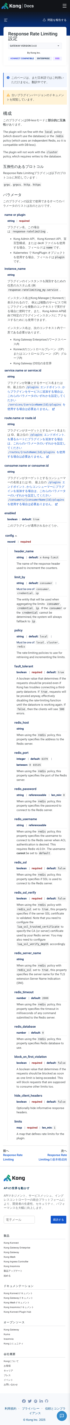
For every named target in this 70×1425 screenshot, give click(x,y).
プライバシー (30, 1408)
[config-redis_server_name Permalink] (12, 953)
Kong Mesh (10, 1257)
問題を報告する (56, 19)
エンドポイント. (43, 387)
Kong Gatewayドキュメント (18, 1298)
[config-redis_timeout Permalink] (12, 992)
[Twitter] (30, 1401)
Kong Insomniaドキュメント (19, 1307)
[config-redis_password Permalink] (12, 789)
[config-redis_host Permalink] (12, 722)
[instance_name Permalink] (3, 269)
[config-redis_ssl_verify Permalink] (12, 892)
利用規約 (10, 1408)
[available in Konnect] (21, 59)
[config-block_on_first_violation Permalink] (12, 1057)
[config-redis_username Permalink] (12, 819)
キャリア (8, 1370)
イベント (8, 1380)
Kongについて (11, 1361)
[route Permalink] (3, 418)
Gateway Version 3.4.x (23, 45)
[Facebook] (24, 1401)
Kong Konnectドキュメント (18, 1293)
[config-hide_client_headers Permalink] (12, 1095)
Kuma (7, 1334)
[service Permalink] (3, 370)
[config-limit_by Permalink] (12, 577)
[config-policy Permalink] (12, 630)
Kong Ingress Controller (16, 1261)
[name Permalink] (3, 215)
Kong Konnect (11, 1242)
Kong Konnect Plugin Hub (17, 1312)
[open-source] (57, 59)
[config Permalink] (3, 535)
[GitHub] (46, 1401)
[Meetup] (36, 1401)
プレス (7, 1375)
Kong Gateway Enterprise (17, 1247)
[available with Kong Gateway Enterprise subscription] (43, 59)
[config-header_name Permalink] (12, 551)
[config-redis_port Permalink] (12, 753)
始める (7, 1275)
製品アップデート (13, 1271)
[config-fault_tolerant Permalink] (12, 666)
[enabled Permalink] (3, 513)
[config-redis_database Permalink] (12, 1026)
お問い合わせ (11, 1384)
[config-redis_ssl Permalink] (12, 862)
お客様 (7, 1365)
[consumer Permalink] (3, 465)
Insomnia (9, 1339)
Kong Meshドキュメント (17, 1302)
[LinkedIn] (41, 1401)
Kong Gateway (11, 1252)
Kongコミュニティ (13, 1343)
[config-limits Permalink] (12, 1121)
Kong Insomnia (12, 1266)
